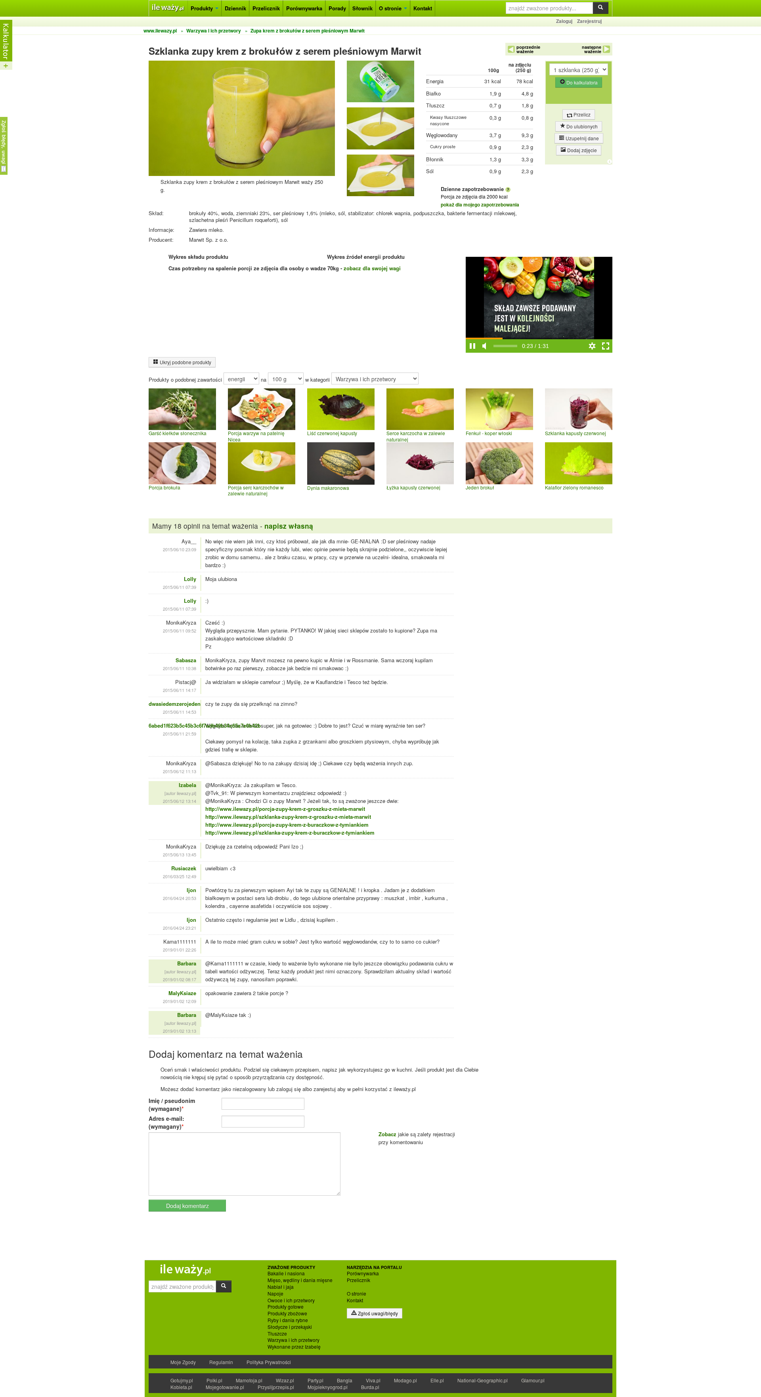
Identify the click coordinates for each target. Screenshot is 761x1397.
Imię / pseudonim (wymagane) (172, 1104)
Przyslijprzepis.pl (276, 1387)
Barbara (186, 963)
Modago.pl (405, 1380)
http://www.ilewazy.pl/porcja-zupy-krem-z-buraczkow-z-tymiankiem (287, 824)
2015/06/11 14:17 (179, 690)
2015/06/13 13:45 (179, 854)
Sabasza (186, 660)
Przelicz (581, 114)
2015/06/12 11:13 (179, 771)
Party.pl (315, 1380)
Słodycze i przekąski (290, 1327)
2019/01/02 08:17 (179, 979)
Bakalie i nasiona (286, 1273)
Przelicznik (266, 8)
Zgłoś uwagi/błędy (377, 1313)
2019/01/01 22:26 (179, 949)
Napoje (275, 1293)
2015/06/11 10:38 (179, 668)
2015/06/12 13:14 (179, 801)
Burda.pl (370, 1387)
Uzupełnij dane (581, 138)
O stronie (391, 8)
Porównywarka (304, 8)
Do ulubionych (581, 126)
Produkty (202, 8)
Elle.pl (437, 1380)
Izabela (187, 785)
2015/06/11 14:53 (179, 712)
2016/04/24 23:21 (179, 928)
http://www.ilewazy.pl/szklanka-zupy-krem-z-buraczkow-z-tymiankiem (290, 832)
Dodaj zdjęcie (581, 150)
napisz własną (288, 526)
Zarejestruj (589, 21)
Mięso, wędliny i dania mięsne (300, 1280)
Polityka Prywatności (269, 1362)
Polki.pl (214, 1380)
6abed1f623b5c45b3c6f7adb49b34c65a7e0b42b (205, 725)
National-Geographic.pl (482, 1380)
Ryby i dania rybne (288, 1320)
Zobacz (387, 1134)
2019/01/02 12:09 (179, 1001)
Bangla (344, 1380)
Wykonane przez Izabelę (294, 1346)
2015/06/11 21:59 (179, 733)
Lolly (190, 579)
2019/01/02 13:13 (179, 1031)
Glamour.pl (533, 1380)
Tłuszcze (277, 1333)
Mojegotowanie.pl (225, 1387)
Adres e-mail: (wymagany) (166, 1122)
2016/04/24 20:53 (179, 898)
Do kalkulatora (581, 82)
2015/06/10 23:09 (179, 549)
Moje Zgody (183, 1362)
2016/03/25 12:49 (179, 876)
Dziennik (235, 8)
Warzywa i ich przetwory (293, 1340)
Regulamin (221, 1362)
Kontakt (422, 8)
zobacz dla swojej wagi (372, 268)
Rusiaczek (183, 868)
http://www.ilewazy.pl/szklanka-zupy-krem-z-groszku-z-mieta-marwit (288, 816)
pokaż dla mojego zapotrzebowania (480, 204)
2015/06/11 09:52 (179, 630)
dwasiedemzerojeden (175, 703)
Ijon (191, 890)
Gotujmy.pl (181, 1380)
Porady (337, 8)
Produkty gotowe (286, 1306)
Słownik (362, 8)
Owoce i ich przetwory (291, 1300)
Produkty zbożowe (287, 1313)
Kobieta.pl (181, 1387)
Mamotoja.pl (249, 1380)
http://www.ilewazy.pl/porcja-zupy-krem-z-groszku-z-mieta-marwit (285, 808)
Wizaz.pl (285, 1380)
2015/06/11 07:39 (179, 587)
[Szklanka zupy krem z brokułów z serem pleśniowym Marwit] (380, 83)
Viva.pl (373, 1380)
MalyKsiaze (182, 993)
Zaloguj (564, 21)
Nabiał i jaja (281, 1287)
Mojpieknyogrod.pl (328, 1387)
